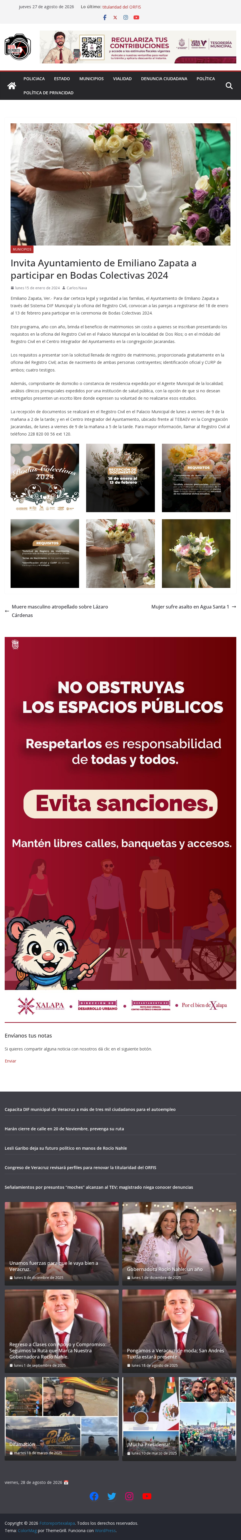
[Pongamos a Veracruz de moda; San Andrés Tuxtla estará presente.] (179, 1329)
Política (206, 78)
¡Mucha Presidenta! (148, 1445)
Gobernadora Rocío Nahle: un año (165, 1269)
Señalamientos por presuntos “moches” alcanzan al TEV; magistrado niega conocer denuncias (99, 1187)
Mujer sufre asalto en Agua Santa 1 (190, 606)
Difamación (22, 1444)
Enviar (10, 1061)
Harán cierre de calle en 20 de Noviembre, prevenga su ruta (64, 1129)
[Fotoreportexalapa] (12, 86)
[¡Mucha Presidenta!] (179, 1416)
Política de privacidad (48, 92)
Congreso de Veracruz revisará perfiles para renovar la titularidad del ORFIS (80, 1167)
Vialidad (122, 78)
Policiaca (34, 78)
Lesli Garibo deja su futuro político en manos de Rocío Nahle (66, 1148)
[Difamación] (62, 1416)
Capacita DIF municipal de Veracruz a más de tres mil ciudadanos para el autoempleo (90, 1109)
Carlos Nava (77, 287)
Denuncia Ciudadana (164, 78)
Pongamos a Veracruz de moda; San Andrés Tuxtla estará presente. (175, 1354)
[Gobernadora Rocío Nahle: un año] (179, 1241)
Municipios (91, 78)
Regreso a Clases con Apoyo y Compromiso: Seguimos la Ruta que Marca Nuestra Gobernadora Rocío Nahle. (57, 1350)
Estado (62, 78)
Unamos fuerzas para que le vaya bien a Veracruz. (53, 1266)
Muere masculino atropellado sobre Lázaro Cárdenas (60, 610)
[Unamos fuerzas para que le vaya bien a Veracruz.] (62, 1241)
